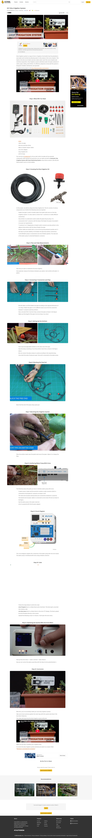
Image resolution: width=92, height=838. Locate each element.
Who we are (58, 827)
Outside (45, 824)
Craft (38, 826)
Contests (21, 2)
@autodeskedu (75, 823)
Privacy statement (35, 835)
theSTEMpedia (11, 10)
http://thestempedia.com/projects (40, 68)
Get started (58, 822)
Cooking (45, 821)
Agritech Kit (27, 156)
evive (19, 141)
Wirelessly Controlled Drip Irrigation (26, 749)
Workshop (39, 822)
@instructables (75, 821)
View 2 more (58, 202)
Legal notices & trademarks (71, 835)
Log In (83, 2)
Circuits (38, 821)
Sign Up (88, 2)
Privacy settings (43, 835)
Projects (16, 2)
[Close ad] (85, 76)
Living (16, 10)
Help (57, 824)
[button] (67, 13)
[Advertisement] (78, 91)
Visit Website (22, 52)
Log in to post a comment (46, 813)
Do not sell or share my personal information (56, 835)
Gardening (21, 10)
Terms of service (27, 835)
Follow (25, 45)
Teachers (27, 2)
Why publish (58, 821)
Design (38, 824)
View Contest (62, 755)
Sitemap (58, 826)
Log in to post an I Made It (46, 770)
